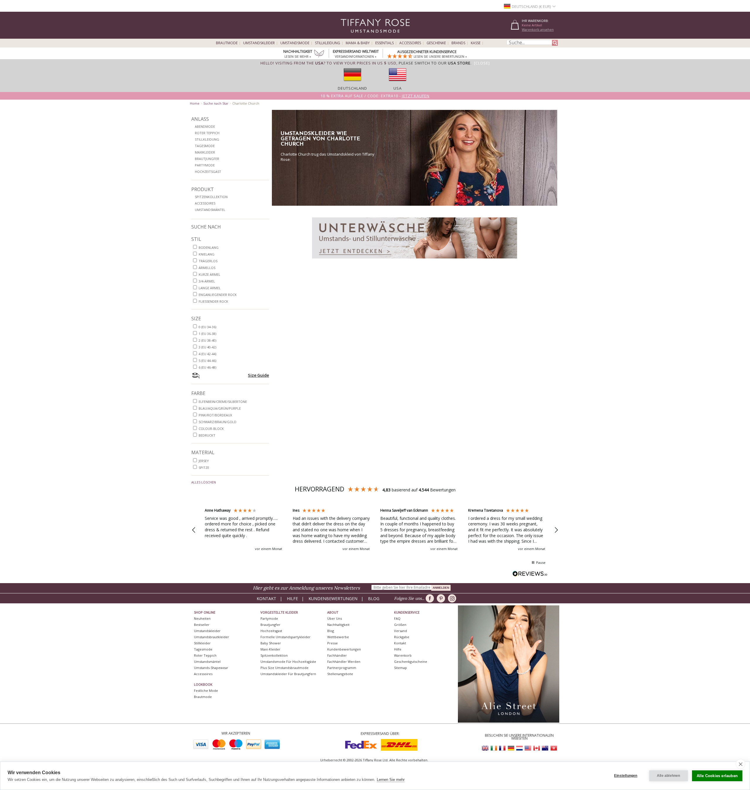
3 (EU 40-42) (207, 347)
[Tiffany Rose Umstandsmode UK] (485, 748)
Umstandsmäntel (210, 209)
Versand (400, 631)
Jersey (204, 461)
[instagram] (453, 598)
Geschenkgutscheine (410, 661)
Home (195, 103)
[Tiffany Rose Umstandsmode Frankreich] (502, 748)
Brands (458, 43)
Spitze (204, 467)
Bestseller (201, 624)
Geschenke (436, 43)
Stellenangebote (340, 674)
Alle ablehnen (668, 776)
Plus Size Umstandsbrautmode (284, 667)
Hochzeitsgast (208, 171)
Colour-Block (211, 428)
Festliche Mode (206, 690)
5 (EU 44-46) (207, 360)
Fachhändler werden (343, 661)
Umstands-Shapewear (211, 667)
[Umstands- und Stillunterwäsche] (414, 260)
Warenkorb (403, 655)
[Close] (482, 63)
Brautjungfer (207, 158)
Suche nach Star (216, 103)
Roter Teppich (207, 133)
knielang (206, 254)
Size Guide (258, 375)
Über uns (334, 618)
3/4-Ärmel (207, 281)
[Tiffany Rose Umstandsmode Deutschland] (511, 748)
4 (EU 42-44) (207, 354)
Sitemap (400, 667)
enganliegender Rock (218, 294)
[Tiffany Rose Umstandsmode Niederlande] (519, 748)
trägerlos (208, 261)
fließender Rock (213, 301)
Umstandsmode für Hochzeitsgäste (288, 661)
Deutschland (352, 88)
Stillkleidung (327, 43)
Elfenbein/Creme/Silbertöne (223, 401)
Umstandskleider (259, 43)
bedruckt (207, 435)
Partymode (205, 165)
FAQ (397, 618)
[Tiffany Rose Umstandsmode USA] (528, 748)
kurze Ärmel (209, 274)
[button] (194, 530)
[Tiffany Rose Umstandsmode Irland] (494, 748)
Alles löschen (203, 482)
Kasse (475, 43)
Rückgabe (401, 637)
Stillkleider (202, 643)
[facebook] (430, 598)
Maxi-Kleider (270, 649)
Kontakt (266, 598)
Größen (400, 624)
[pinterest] (442, 598)
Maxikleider (205, 152)
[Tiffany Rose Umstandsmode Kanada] (536, 748)
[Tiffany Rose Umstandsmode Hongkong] (553, 748)
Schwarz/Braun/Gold (217, 422)
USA (397, 88)
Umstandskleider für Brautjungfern (288, 674)
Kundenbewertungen (332, 598)
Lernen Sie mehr (391, 779)
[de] (352, 83)
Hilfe (292, 598)
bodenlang (209, 247)
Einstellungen (626, 776)
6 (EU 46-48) (207, 367)
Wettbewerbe (338, 637)
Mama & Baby (358, 43)
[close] (740, 764)
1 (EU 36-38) (207, 333)
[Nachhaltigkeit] (319, 54)
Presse (332, 643)
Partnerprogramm (341, 667)
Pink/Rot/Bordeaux (215, 415)
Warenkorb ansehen (538, 29)
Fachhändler (337, 655)
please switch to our (435, 63)
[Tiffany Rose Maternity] (348, 36)
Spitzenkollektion (211, 197)
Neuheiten (202, 618)
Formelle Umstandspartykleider (285, 637)
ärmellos (207, 267)
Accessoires (410, 43)
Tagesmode (205, 146)
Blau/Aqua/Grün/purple (220, 408)
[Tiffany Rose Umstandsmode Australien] (545, 748)
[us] (397, 83)
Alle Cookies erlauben (717, 776)
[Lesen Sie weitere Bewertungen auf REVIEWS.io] (530, 574)
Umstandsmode (294, 43)
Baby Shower (270, 643)
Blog (373, 598)
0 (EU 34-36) (207, 327)
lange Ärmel (210, 288)
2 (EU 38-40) (207, 340)
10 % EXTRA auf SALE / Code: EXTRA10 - (375, 95)
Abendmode (205, 126)
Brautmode (227, 43)
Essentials (384, 43)
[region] (375, 530)
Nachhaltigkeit (338, 624)
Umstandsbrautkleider (211, 637)
